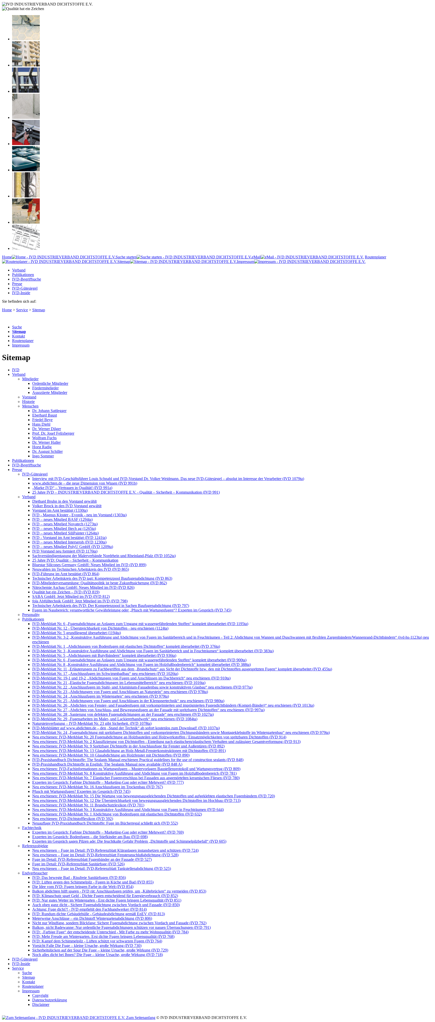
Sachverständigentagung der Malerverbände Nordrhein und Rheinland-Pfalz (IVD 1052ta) (104, 556)
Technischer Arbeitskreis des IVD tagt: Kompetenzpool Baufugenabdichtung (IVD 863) (102, 578)
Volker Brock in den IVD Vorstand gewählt (66, 506)
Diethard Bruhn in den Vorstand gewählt (64, 501)
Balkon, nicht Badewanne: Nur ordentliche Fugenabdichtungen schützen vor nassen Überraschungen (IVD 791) (121, 927)
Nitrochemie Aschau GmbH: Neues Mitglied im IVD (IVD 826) (83, 587)
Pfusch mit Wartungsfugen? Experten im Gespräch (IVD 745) (81, 791)
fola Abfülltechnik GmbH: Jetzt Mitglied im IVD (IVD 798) (80, 601)
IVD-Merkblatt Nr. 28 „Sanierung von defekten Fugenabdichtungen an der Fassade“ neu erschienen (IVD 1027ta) (123, 714)
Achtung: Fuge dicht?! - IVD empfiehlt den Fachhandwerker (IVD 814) (89, 909)
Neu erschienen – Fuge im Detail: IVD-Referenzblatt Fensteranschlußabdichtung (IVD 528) (105, 855)
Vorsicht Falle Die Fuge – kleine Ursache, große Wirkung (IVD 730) (86, 945)
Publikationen (23, 274)
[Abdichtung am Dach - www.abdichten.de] (26, 170)
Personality (31, 614)
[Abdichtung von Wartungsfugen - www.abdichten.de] (26, 222)
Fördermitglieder (45, 388)
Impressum (245, 261)
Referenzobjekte (35, 846)
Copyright (40, 995)
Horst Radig (42, 447)
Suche (17, 327)
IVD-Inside (21, 293)
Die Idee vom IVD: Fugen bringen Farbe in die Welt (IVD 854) (82, 886)
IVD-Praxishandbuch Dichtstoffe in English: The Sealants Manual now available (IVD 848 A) (107, 764)
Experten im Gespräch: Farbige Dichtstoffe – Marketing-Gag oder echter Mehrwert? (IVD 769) (108, 832)
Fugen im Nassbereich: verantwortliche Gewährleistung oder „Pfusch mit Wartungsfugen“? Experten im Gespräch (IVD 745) (131, 610)
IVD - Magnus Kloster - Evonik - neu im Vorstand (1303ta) (79, 515)
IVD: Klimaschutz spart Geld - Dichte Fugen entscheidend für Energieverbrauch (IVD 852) (105, 896)
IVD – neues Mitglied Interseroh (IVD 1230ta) (69, 542)
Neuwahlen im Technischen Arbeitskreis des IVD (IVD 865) (80, 569)
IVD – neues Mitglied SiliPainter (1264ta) (65, 533)
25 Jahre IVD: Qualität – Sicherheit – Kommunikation (75, 560)
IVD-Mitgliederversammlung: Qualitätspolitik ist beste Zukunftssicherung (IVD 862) (99, 583)
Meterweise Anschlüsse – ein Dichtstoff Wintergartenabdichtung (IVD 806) (92, 918)
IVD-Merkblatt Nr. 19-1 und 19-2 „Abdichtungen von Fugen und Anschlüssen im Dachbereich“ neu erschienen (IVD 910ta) (131, 678)
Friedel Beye (42, 420)
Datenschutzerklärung (49, 1000)
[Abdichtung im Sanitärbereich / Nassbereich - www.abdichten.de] (26, 117)
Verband (18, 270)
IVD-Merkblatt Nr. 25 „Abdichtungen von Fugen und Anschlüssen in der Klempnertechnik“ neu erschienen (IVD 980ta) (128, 701)
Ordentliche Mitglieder (50, 383)
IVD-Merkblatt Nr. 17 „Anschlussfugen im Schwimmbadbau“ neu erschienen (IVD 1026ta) (105, 673)
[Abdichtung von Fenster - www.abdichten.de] (26, 91)
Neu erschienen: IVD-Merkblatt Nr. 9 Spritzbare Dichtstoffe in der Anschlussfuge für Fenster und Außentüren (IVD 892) (128, 746)
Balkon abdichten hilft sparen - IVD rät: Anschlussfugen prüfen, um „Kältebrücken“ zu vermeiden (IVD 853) (119, 891)
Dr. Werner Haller (46, 442)
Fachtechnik (32, 828)
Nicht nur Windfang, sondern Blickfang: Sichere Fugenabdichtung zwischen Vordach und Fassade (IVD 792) (119, 923)
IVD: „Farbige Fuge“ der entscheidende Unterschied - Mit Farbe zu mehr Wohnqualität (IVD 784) (110, 932)
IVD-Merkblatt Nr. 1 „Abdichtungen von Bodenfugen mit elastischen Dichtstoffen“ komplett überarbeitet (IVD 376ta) (126, 646)
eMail (256, 257)
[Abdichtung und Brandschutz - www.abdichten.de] (26, 196)
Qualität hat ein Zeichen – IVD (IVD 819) (65, 592)
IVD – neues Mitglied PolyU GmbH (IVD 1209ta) (72, 546)
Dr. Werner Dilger (46, 429)
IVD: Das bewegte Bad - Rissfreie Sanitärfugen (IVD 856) (79, 877)
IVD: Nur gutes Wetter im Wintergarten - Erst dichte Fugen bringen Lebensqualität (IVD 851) (106, 900)
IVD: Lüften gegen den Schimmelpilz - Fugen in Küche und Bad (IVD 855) (93, 882)
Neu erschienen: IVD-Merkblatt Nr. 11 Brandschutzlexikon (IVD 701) (88, 805)
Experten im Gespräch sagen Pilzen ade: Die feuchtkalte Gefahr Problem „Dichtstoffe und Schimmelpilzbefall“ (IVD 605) (129, 841)
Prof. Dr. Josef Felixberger (53, 433)
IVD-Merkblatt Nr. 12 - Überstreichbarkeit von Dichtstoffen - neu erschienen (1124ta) (100, 628)
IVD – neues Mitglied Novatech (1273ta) (65, 524)
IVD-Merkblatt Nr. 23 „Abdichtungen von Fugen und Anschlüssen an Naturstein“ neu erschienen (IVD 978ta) (120, 692)
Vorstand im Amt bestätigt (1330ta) (60, 510)
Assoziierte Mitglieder (49, 392)
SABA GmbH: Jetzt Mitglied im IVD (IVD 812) (71, 596)
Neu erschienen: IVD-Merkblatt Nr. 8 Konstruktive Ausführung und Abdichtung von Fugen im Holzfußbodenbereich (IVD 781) (134, 773)
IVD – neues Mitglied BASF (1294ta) (62, 519)
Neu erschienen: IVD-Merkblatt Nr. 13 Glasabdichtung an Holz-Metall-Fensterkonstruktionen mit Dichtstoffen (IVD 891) (129, 750)
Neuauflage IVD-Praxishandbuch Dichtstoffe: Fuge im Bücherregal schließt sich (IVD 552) (105, 823)
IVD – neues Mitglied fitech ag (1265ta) (64, 528)
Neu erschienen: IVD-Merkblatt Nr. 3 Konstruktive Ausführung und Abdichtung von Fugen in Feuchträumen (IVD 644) (128, 809)
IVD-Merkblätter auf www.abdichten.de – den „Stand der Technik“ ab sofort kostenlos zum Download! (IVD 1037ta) (126, 728)
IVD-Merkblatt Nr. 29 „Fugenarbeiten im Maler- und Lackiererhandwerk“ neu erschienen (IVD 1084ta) (114, 719)
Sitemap (123, 261)
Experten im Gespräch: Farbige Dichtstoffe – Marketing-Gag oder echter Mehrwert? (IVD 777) (108, 782)
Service (22, 310)
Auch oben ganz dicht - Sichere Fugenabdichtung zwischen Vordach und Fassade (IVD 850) (106, 905)
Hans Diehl (41, 424)
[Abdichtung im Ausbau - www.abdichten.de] (26, 144)
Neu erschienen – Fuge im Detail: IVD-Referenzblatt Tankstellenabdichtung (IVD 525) (101, 868)
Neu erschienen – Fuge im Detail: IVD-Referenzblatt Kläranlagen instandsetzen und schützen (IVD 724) (115, 850)
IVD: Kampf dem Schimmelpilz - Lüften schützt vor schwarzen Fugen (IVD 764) (97, 941)
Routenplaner (22, 340)
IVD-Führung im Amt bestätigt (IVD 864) (65, 574)
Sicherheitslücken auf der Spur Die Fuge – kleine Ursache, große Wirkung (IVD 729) (100, 950)
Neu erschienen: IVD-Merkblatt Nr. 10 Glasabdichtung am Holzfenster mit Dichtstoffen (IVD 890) (111, 755)
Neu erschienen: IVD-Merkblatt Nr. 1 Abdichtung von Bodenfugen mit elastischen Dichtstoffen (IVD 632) (117, 814)
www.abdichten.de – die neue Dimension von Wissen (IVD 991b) (84, 483)
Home (7, 257)
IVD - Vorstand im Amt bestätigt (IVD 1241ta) (69, 537)
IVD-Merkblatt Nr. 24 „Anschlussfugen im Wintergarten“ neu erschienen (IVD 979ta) (100, 696)
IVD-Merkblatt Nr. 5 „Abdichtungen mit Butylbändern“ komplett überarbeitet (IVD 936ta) (104, 655)
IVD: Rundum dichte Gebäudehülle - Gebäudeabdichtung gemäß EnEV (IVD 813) (98, 914)
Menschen (30, 406)
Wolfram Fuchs (44, 438)
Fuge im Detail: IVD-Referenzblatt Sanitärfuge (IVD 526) (78, 864)
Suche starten (126, 257)
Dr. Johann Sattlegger (49, 410)
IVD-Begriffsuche (26, 279)
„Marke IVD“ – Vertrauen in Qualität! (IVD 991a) (72, 488)
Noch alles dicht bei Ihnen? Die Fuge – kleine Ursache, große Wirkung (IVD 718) (97, 954)
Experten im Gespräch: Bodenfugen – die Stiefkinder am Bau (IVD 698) (90, 837)
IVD (15, 370)
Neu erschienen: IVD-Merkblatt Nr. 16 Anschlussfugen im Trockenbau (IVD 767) (97, 787)
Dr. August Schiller (47, 451)
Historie (28, 401)
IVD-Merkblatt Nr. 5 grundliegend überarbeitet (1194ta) (76, 633)
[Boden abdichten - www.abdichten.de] (26, 39)
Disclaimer (40, 1004)
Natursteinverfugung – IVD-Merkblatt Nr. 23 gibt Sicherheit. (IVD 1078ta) (92, 723)
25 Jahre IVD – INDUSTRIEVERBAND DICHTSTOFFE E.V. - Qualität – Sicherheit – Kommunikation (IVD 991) (126, 492)
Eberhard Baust (44, 415)
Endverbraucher (35, 873)
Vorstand (29, 397)
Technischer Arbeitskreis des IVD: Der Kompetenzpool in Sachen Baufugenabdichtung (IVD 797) (110, 605)
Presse (17, 284)
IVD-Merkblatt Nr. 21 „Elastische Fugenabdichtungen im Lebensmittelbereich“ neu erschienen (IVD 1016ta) (118, 682)
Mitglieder (30, 379)
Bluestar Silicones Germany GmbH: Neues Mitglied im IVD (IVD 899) (89, 565)
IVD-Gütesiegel (25, 288)
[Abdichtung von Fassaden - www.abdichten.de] (26, 65)
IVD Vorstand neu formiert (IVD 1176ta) (64, 551)
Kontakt (18, 336)
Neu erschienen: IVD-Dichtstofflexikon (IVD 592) (72, 818)
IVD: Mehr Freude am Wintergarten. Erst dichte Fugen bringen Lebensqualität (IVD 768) (103, 936)
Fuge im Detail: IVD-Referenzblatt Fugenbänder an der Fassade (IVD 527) (92, 859)
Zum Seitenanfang (140, 1017)
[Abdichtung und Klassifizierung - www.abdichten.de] (26, 248)
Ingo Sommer (43, 456)
